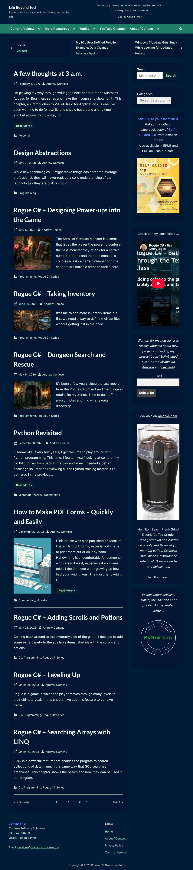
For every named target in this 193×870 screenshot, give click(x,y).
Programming (27, 193)
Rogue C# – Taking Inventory (54, 293)
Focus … (23, 45)
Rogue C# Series (48, 276)
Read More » (25, 126)
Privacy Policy (114, 845)
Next (116, 802)
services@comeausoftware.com (38, 847)
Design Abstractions (42, 152)
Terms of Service (115, 852)
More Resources (57, 29)
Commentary (26, 600)
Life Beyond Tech (23, 7)
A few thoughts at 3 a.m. (48, 73)
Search (142, 69)
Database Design (87, 53)
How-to (140, 53)
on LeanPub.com (161, 151)
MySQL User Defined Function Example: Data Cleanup (96, 45)
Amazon (148, 367)
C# (20, 657)
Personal (24, 135)
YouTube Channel (113, 29)
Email (158, 376)
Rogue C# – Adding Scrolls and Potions (68, 617)
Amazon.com (167, 416)
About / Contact (141, 29)
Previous (23, 802)
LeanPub (167, 367)
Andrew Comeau (57, 83)
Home (109, 831)
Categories (145, 94)
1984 (139, 16)
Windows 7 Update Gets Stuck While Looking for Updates (156, 45)
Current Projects (22, 29)
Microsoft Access (29, 494)
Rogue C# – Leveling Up (47, 674)
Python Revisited (38, 433)
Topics (84, 29)
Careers (22, 50)
